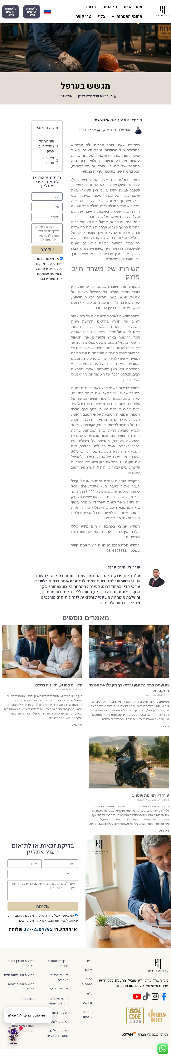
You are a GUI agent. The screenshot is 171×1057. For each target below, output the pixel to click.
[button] (37, 127)
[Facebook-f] (164, 997)
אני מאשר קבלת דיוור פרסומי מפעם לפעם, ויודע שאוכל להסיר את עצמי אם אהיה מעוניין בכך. (49, 268)
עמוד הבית (133, 7)
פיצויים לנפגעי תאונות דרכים (58, 685)
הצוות (91, 7)
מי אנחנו (109, 7)
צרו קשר (83, 16)
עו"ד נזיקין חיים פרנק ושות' (126, 120)
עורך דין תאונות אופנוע (150, 795)
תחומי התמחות (129, 16)
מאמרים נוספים (48, 160)
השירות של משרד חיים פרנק (46, 146)
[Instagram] (155, 997)
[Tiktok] (146, 997)
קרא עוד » (163, 726)
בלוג (101, 16)
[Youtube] (137, 997)
